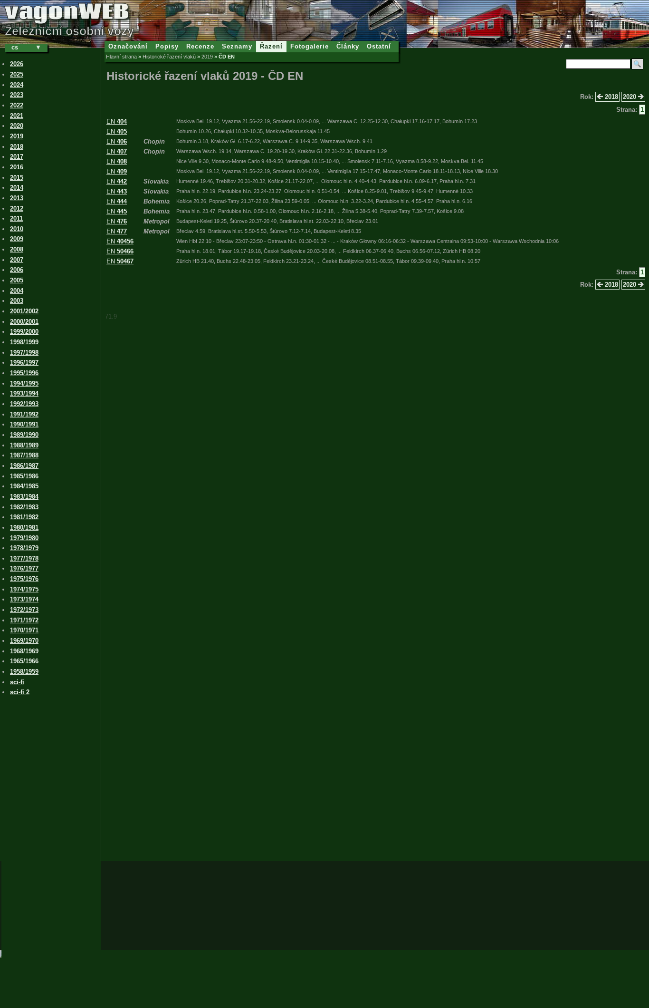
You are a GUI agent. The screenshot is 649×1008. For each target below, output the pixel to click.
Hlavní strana (121, 56)
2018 (610, 96)
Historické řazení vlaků (169, 56)
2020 (630, 96)
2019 (207, 56)
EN (116, 121)
